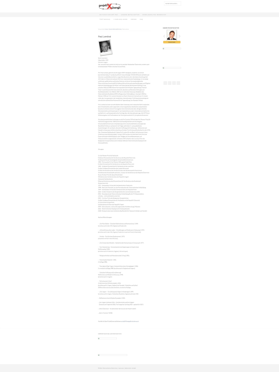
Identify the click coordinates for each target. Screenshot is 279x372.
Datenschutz (128, 368)
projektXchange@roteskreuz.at (130, 321)
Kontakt (134, 368)
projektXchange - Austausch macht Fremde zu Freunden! (109, 6)
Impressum (121, 368)
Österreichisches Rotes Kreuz (110, 368)
